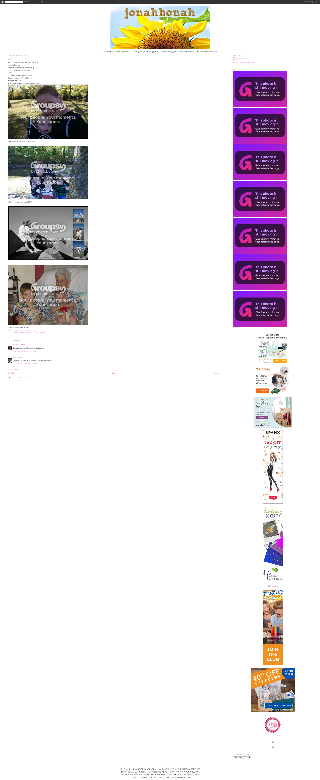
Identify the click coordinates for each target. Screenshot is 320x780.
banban (15, 357)
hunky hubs (25, 332)
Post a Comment (13, 369)
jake (33, 332)
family (16, 332)
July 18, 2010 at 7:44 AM (24, 351)
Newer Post (11, 373)
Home (114, 373)
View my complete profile (244, 62)
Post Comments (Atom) (24, 378)
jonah (42, 332)
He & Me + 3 (17, 344)
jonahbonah (241, 58)
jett (37, 332)
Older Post (216, 373)
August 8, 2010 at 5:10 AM (25, 363)
